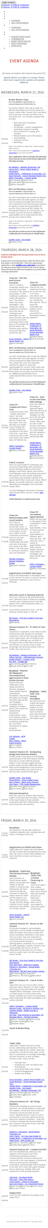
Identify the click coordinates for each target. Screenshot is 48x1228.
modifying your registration (25, 265)
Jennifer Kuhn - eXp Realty (20, 240)
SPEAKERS (10, 18)
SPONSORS (10, 25)
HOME (8, 11)
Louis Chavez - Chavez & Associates (23, 1182)
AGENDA (9, 16)
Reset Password (19, 44)
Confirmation (17, 39)
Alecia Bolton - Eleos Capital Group (23, 780)
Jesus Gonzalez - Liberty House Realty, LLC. (19, 340)
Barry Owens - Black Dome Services (17, 742)
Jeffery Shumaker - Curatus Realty (23, 178)
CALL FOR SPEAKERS (20, 23)
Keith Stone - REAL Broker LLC (21, 1141)
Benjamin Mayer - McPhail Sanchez (23, 1017)
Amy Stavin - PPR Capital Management (24, 784)
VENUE (9, 14)
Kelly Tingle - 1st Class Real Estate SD (25, 1136)
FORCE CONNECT (13, 32)
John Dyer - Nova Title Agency (21, 1180)
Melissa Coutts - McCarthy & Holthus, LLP (26, 1008)
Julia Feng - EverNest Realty (21, 1177)
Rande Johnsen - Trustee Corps (22, 660)
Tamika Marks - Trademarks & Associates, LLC (27, 174)
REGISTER (10, 48)
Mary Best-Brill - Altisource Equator (24, 965)
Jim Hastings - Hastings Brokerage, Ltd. (24, 167)
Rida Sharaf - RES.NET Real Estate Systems (27, 971)
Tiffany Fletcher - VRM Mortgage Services (26, 657)
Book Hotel (16, 46)
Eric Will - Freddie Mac (18, 662)
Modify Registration (20, 41)
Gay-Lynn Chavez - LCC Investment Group (26, 1184)
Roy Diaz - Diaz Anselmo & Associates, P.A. (26, 1015)
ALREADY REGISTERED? (15, 34)
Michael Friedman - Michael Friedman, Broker (17, 561)
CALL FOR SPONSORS (20, 30)
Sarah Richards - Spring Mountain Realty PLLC (27, 176)
